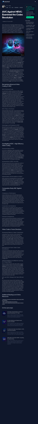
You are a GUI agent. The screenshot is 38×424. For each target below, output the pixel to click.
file (15, 65)
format (20, 28)
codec (7, 7)
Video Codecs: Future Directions (29, 32)
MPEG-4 (15, 77)
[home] (6, 1)
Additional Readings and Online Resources (30, 35)
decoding (3, 134)
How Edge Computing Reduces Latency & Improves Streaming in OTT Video (14, 312)
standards (16, 182)
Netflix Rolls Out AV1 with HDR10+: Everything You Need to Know (15, 338)
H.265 (10, 81)
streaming (21, 7)
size (10, 65)
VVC (12, 238)
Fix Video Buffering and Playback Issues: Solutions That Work (14, 321)
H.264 (19, 77)
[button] (35, 1)
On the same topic (29, 37)
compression (16, 7)
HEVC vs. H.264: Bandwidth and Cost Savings (10, 301)
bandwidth (16, 129)
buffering (3, 65)
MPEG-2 (16, 75)
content (13, 118)
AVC (21, 77)
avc (9, 7)
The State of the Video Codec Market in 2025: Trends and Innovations (15, 330)
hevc (12, 7)
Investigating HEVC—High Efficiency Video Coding (30, 26)
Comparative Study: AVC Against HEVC (30, 29)
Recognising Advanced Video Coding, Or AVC (30, 23)
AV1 (9, 238)
